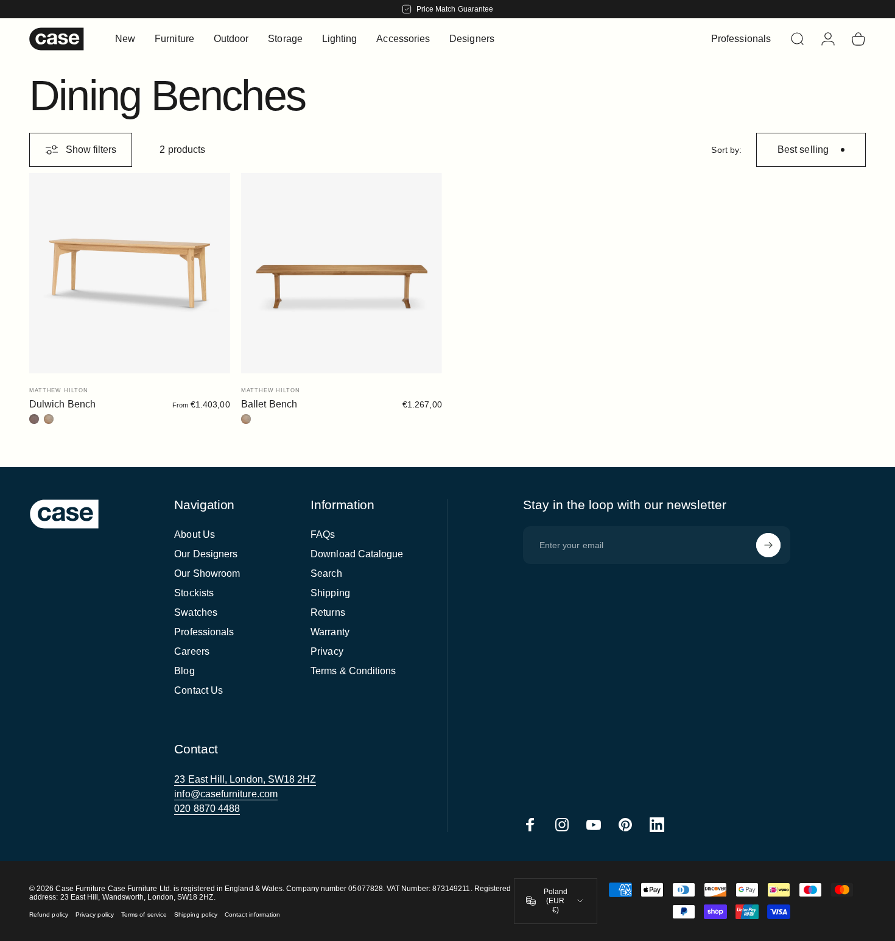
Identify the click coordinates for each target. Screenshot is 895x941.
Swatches (195, 612)
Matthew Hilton (58, 390)
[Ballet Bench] (341, 273)
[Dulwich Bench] (129, 273)
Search (326, 573)
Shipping (330, 593)
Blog (184, 671)
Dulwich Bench (62, 404)
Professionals (204, 632)
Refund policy (48, 914)
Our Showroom (207, 573)
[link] (245, 780)
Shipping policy (195, 914)
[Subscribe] (768, 545)
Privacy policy (94, 914)
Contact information (252, 914)
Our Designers (205, 554)
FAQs (323, 534)
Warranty (330, 632)
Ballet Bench (269, 404)
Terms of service (144, 914)
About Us (194, 534)
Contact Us (198, 690)
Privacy (327, 651)
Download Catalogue (357, 554)
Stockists (194, 593)
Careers (191, 651)
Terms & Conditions (353, 671)
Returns (328, 612)
